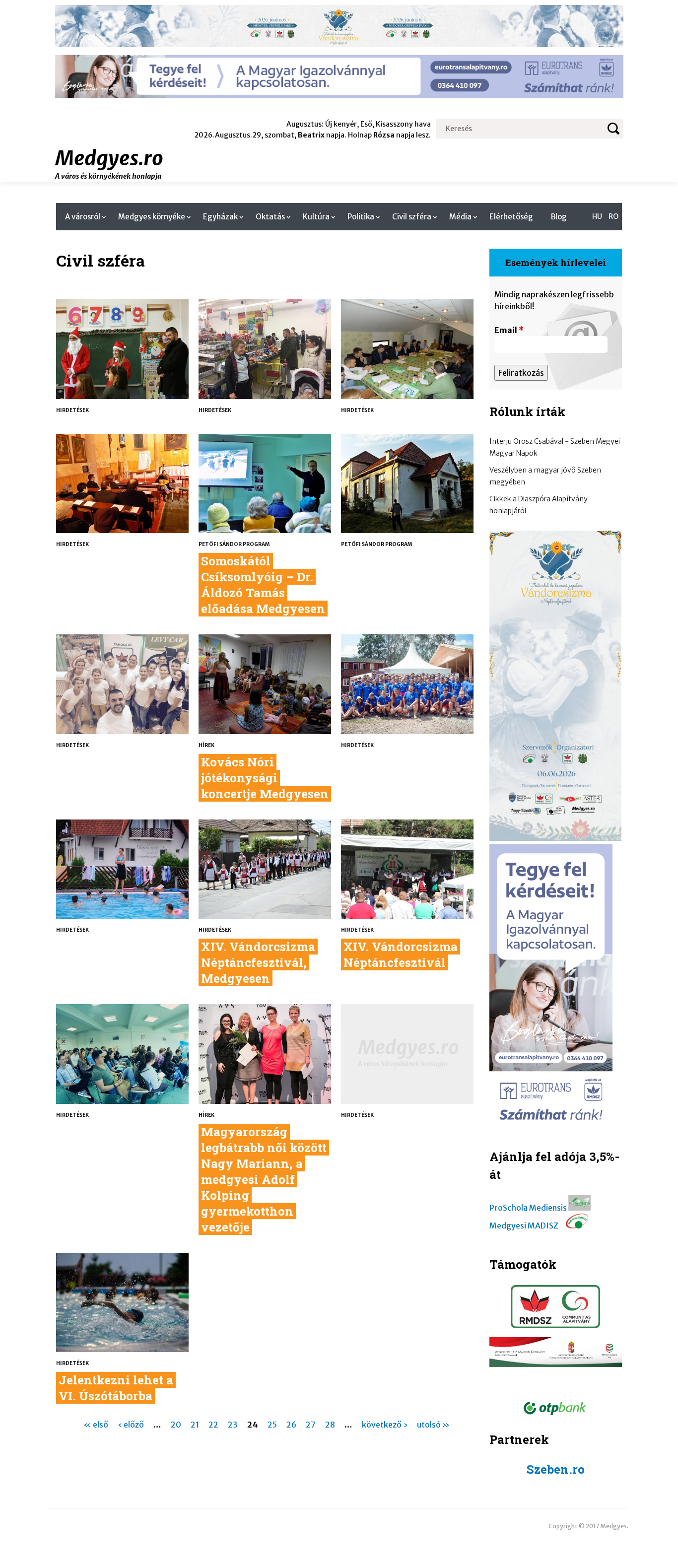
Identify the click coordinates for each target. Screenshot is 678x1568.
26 (291, 1425)
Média (460, 216)
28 (330, 1425)
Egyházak (220, 216)
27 (311, 1425)
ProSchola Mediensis (528, 1208)
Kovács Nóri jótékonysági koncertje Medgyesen (265, 778)
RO (613, 216)
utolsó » (433, 1425)
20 (176, 1425)
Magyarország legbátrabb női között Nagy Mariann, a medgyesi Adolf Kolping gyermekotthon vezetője (264, 1179)
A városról (82, 216)
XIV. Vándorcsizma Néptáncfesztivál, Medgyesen (258, 962)
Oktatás (270, 216)
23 (233, 1425)
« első (95, 1425)
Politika (360, 216)
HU (597, 216)
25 (272, 1425)
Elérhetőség (511, 216)
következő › (384, 1425)
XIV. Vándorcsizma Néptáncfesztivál (400, 954)
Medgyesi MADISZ (523, 1225)
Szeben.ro (556, 1469)
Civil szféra (411, 216)
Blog (559, 216)
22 (213, 1425)
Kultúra (316, 216)
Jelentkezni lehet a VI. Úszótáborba (116, 1388)
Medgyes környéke (151, 216)
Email (509, 330)
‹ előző (131, 1425)
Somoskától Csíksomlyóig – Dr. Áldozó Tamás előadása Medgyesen (263, 584)
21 (195, 1425)
